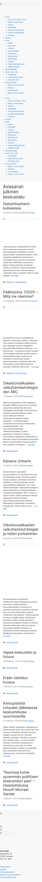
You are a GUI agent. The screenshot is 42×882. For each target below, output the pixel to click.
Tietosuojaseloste (7, 872)
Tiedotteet (12, 75)
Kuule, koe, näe (11, 72)
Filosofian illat (13, 80)
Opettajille (12, 27)
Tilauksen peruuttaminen (10, 875)
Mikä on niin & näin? (16, 85)
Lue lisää (35, 367)
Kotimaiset (12, 54)
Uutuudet (12, 46)
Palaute (11, 88)
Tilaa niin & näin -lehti (17, 20)
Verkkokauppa (11, 69)
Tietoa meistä (10, 82)
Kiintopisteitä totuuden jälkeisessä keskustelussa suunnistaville (20, 709)
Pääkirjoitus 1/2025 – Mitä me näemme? (20, 294)
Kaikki (10, 43)
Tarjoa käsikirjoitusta (16, 64)
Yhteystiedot (13, 90)
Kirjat (7, 40)
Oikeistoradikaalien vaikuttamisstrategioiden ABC (20, 387)
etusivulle (10, 282)
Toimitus (11, 35)
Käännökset (13, 56)
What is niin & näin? (16, 93)
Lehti (7, 17)
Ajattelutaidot (13, 51)
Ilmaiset (11, 61)
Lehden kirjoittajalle (16, 33)
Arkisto (11, 25)
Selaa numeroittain (15, 22)
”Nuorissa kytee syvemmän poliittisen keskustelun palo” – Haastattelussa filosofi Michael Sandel (20, 783)
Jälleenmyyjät (13, 67)
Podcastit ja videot (15, 77)
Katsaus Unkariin (17, 461)
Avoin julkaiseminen (16, 30)
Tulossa (11, 48)
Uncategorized (21, 282)
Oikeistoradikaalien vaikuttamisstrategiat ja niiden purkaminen (20, 529)
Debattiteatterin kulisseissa (16, 206)
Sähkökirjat (12, 59)
